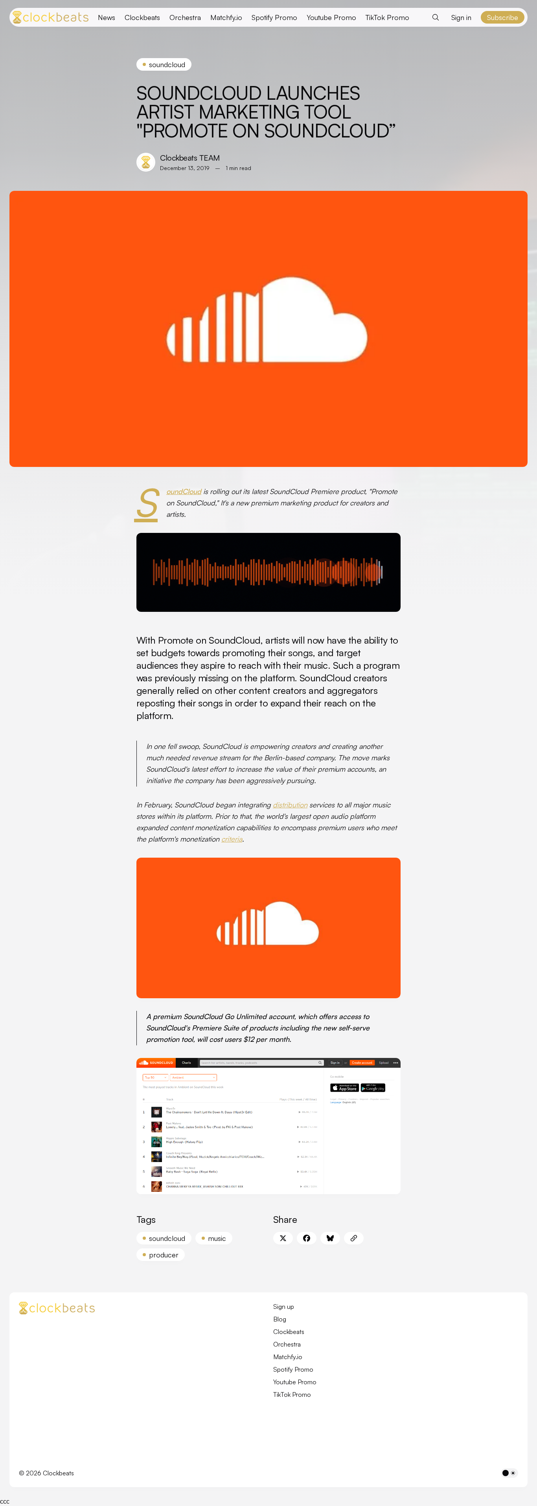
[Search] (435, 17)
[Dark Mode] (509, 1473)
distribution (290, 804)
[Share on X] (283, 1238)
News (106, 17)
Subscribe (502, 17)
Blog (279, 1319)
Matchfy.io (226, 17)
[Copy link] (354, 1238)
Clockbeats (142, 17)
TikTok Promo (387, 17)
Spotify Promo (274, 17)
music (217, 1238)
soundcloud (167, 64)
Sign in (461, 17)
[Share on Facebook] (306, 1238)
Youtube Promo (331, 17)
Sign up (283, 1306)
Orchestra (185, 17)
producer (163, 1254)
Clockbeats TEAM (190, 158)
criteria (231, 838)
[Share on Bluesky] (330, 1238)
